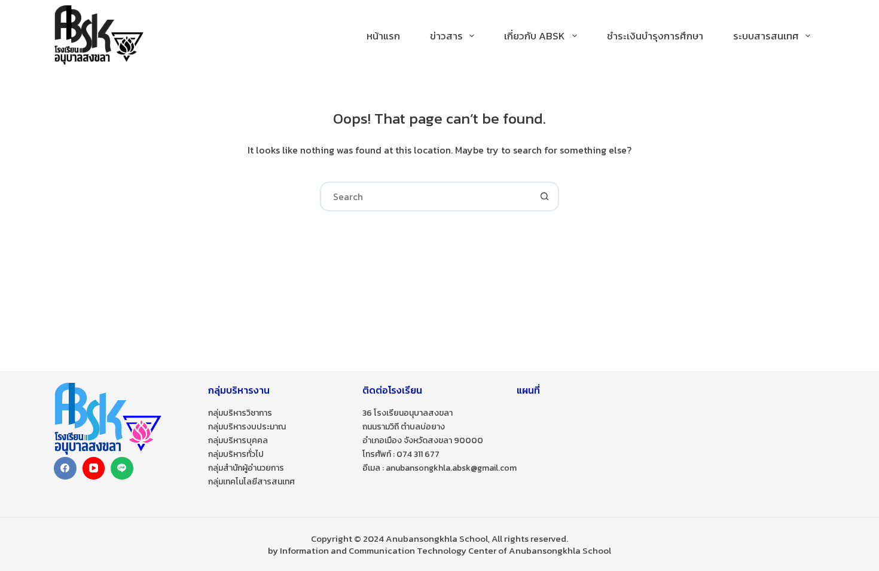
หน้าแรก (383, 36)
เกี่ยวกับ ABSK (534, 36)
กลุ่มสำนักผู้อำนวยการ (246, 468)
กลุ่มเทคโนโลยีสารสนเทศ (251, 481)
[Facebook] (65, 468)
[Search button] (544, 196)
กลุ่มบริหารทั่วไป (236, 454)
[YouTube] (94, 468)
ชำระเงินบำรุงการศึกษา (655, 36)
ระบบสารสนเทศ (766, 36)
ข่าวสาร (446, 36)
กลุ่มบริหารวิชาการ (240, 413)
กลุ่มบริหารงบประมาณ (247, 426)
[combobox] (425, 196)
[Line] (122, 468)
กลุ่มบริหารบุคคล (238, 440)
